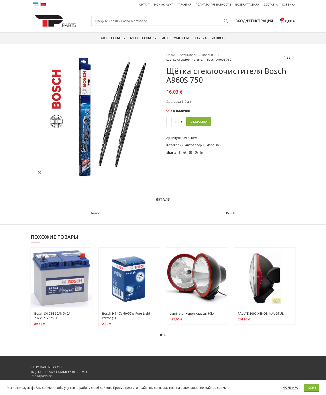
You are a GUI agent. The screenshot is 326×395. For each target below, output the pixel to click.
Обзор (171, 55)
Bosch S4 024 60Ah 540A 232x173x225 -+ (52, 315)
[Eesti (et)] (36, 3)
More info (290, 387)
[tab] (163, 197)
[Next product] (293, 57)
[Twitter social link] (185, 153)
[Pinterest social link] (196, 153)
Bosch (230, 213)
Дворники (209, 55)
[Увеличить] (39, 172)
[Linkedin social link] (201, 153)
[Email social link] (190, 153)
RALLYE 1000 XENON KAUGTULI (261, 313)
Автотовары (189, 55)
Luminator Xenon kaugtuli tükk (192, 313)
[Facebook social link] (179, 153)
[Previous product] (284, 57)
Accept (311, 387)
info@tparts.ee (41, 376)
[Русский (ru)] (43, 3)
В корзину (199, 122)
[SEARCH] (226, 21)
